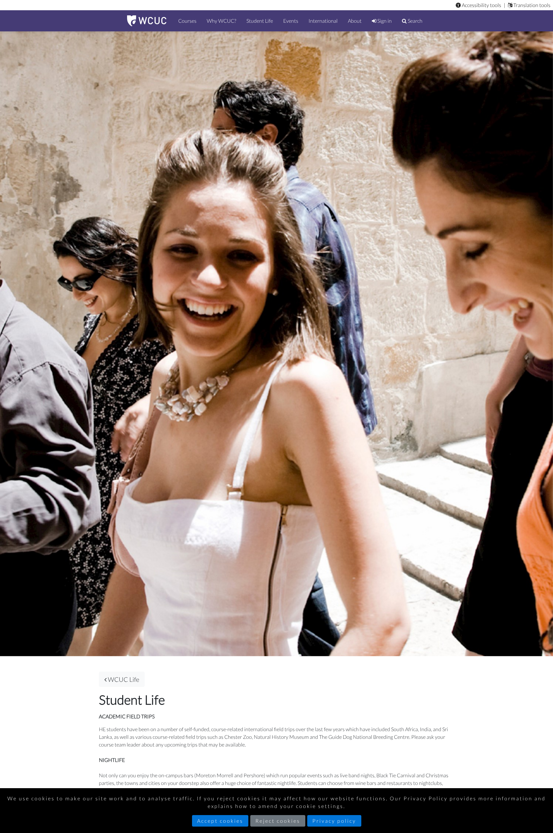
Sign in (384, 21)
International (323, 21)
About (355, 21)
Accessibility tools (481, 5)
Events (290, 21)
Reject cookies (277, 821)
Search (414, 21)
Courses (187, 21)
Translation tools (531, 5)
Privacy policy (334, 821)
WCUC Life (123, 679)
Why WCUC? (221, 21)
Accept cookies (220, 821)
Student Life (259, 21)
